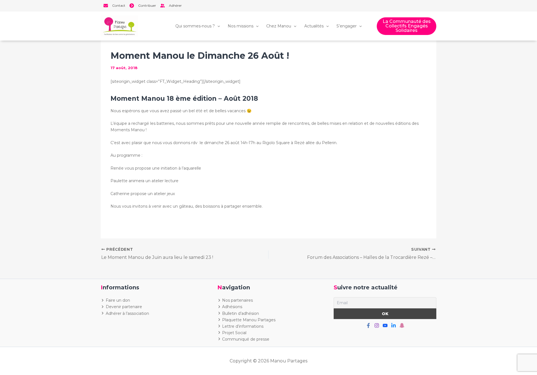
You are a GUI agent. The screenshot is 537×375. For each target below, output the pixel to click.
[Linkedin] (393, 325)
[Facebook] (368, 325)
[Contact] (114, 5)
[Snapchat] (401, 325)
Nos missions (240, 26)
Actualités (314, 26)
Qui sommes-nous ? (195, 26)
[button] (406, 26)
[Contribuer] (142, 5)
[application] (217, 26)
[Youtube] (385, 325)
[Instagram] (376, 325)
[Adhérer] (171, 5)
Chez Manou (278, 26)
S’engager (346, 26)
